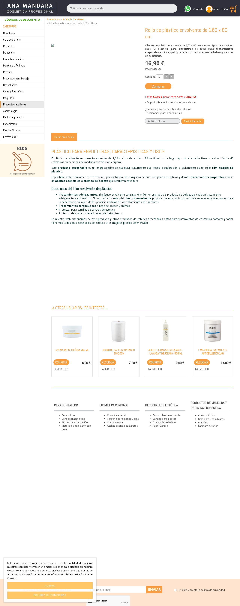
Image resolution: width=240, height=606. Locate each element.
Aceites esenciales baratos (122, 425)
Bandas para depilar (164, 418)
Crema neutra (115, 422)
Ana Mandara (54, 19)
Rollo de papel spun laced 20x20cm (119, 351)
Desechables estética (161, 405)
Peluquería (9, 52)
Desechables (10, 85)
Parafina (7, 72)
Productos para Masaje (16, 78)
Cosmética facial (116, 415)
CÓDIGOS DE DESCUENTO (22, 19)
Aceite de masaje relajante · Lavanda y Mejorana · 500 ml (165, 351)
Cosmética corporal (114, 405)
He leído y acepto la (201, 590)
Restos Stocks (11, 130)
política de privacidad (213, 590)
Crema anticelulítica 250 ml (72, 350)
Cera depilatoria (12, 40)
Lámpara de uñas (208, 426)
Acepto (50, 585)
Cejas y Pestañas (13, 91)
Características (64, 137)
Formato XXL (10, 137)
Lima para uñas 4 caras (211, 419)
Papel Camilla (160, 425)
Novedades (9, 33)
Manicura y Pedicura (14, 65)
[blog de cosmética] (22, 160)
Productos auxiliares (14, 104)
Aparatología (10, 111)
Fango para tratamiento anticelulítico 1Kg (212, 351)
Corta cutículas (206, 415)
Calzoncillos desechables (167, 415)
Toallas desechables (164, 422)
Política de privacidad (50, 595)
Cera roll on (68, 415)
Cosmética (9, 46)
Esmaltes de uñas (13, 59)
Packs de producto (13, 117)
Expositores (10, 124)
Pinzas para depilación (75, 422)
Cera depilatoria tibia (74, 418)
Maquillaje (8, 98)
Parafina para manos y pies (123, 418)
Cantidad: (150, 76)
